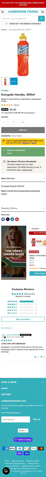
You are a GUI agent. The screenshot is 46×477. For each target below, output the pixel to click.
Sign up (25, 143)
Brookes (4, 90)
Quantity (4, 117)
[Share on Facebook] (3, 219)
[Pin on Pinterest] (17, 219)
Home (3, 30)
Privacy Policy (33, 463)
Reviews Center (18, 461)
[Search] (41, 18)
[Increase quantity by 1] (23, 122)
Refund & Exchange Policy (15, 463)
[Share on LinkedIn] (12, 219)
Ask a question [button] (23, 319)
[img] (6, 340)
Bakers (31, 260)
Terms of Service (12, 466)
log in (34, 143)
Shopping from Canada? (31, 466)
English (22, 430)
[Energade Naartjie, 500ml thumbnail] (5, 81)
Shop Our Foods (33, 461)
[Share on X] (8, 219)
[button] (23, 113)
